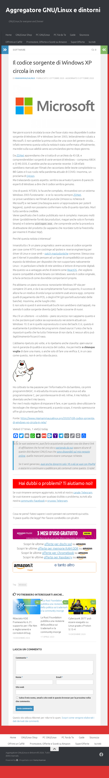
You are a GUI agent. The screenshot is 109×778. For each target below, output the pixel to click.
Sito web (20, 687)
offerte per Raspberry (58, 557)
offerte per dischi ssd (58, 544)
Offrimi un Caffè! (14, 42)
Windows (22, 585)
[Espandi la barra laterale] (5, 50)
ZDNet (20, 155)
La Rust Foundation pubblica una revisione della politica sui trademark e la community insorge (52, 624)
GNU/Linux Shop (24, 35)
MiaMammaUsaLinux (25, 78)
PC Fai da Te (60, 35)
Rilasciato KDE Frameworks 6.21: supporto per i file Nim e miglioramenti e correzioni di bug (25, 625)
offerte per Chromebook (58, 552)
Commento (22, 658)
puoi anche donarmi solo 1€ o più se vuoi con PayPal (67, 464)
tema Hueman (40, 760)
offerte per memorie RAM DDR (58, 548)
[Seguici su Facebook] (101, 755)
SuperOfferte (78, 42)
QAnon (30, 175)
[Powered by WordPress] (17, 760)
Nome (19, 677)
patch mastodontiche (56, 253)
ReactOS (72, 269)
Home (9, 35)
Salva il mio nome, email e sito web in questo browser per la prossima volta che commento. (53, 699)
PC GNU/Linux (43, 35)
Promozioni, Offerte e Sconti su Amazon (46, 42)
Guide (73, 35)
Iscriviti (92, 42)
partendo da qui (64, 447)
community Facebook (33, 500)
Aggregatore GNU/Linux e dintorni (53, 10)
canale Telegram (82, 492)
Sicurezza (84, 35)
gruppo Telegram (57, 500)
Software (19, 49)
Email (59, 677)
